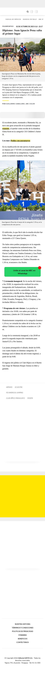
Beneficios (22, 639)
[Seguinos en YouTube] (24, 666)
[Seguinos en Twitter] (21, 666)
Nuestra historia (22, 624)
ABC (6, 11)
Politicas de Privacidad (22, 631)
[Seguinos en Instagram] (27, 666)
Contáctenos (22, 642)
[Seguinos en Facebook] (19, 666)
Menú (41, 11)
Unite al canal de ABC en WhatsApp (24, 272)
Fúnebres (22, 635)
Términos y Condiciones (22, 628)
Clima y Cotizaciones (23, 11)
